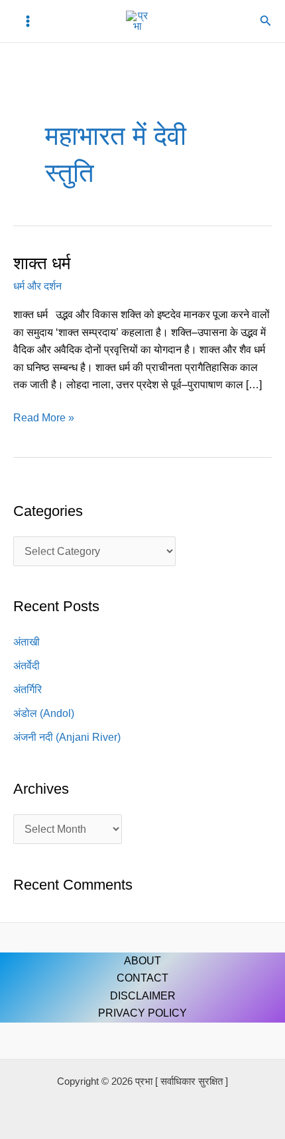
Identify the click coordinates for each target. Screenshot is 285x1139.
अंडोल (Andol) (43, 713)
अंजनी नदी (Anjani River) (67, 737)
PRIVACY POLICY (142, 1013)
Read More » (43, 416)
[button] (266, 21)
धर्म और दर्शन (37, 286)
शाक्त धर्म (41, 263)
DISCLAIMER (143, 995)
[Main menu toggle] (27, 21)
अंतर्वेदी (26, 665)
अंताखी (26, 642)
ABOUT (142, 960)
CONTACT (142, 978)
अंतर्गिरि (27, 689)
